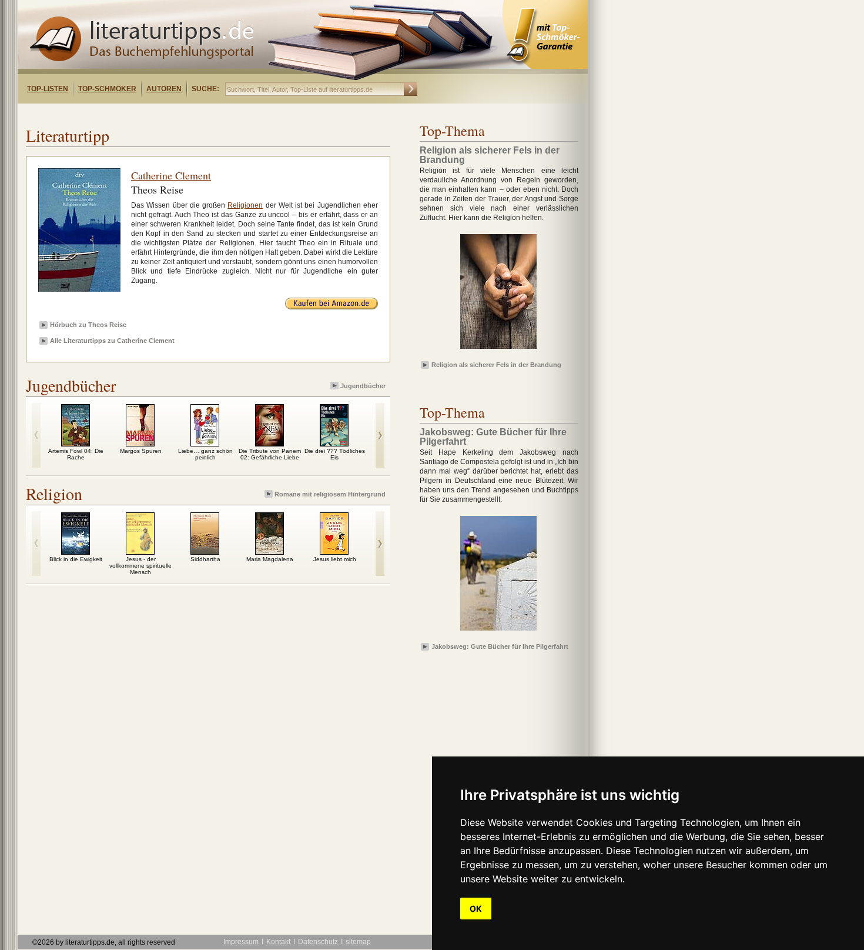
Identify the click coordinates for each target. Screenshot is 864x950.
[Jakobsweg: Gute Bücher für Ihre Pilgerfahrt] (498, 631)
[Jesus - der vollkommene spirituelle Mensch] (140, 552)
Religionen (245, 205)
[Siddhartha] (205, 552)
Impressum (241, 942)
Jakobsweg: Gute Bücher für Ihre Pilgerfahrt (499, 646)
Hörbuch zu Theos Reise (88, 324)
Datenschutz (318, 942)
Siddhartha (205, 559)
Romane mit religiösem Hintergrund (330, 494)
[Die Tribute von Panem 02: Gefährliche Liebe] (269, 443)
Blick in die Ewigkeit (75, 559)
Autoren (164, 89)
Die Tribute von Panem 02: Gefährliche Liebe (270, 454)
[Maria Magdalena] (269, 552)
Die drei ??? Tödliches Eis (334, 454)
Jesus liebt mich (334, 559)
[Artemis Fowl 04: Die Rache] (75, 443)
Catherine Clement (171, 175)
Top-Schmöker (107, 89)
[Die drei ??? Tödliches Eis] (334, 443)
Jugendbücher (363, 385)
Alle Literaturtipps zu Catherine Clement (112, 340)
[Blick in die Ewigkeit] (75, 552)
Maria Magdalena (269, 559)
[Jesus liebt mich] (334, 552)
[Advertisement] (169, 113)
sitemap (358, 942)
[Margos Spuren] (140, 443)
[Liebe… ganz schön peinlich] (205, 443)
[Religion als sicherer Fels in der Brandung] (498, 349)
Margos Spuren (141, 451)
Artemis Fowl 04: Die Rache (75, 454)
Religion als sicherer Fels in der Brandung (496, 364)
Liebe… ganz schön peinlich (205, 454)
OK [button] (476, 909)
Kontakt (278, 942)
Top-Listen (47, 89)
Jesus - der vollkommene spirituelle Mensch (140, 565)
